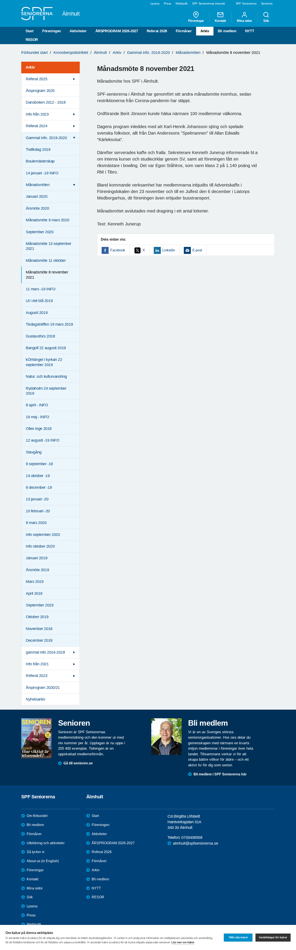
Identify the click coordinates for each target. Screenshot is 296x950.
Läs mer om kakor (182, 942)
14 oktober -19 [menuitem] (38, 476)
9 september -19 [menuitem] (39, 464)
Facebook (117, 250)
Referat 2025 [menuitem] (36, 79)
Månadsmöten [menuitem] (38, 185)
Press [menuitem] (167, 3)
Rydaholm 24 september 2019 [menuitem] (46, 390)
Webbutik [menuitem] (182, 3)
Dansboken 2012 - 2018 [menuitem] (46, 102)
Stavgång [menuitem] (34, 452)
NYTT (249, 31)
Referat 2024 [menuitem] (36, 126)
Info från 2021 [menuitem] (37, 664)
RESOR (32, 40)
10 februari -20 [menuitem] (38, 511)
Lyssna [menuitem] (154, 3)
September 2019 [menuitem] (39, 605)
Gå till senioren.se (78, 763)
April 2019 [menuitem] (34, 593)
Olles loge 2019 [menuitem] (39, 428)
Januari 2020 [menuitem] (36, 196)
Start (30, 31)
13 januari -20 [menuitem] (37, 499)
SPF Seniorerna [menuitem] (246, 3)
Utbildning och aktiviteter (46, 843)
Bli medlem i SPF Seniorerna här (220, 774)
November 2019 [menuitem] (39, 629)
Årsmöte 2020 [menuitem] (37, 208)
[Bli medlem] (166, 736)
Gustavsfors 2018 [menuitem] (40, 336)
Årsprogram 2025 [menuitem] (40, 90)
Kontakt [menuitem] (220, 20)
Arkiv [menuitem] (30, 67)
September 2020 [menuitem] (39, 232)
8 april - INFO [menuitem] (37, 405)
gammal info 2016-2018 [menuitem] (45, 652)
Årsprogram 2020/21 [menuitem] (43, 687)
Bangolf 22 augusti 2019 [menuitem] (46, 348)
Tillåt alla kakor (238, 937)
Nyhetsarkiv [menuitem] (35, 699)
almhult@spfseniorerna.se (195, 843)
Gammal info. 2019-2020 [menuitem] (46, 138)
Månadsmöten (188, 53)
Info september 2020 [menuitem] (43, 534)
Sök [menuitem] (266, 20)
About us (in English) (43, 861)
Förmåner (184, 31)
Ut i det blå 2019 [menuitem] (39, 301)
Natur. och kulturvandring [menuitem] (46, 376)
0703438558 (191, 837)
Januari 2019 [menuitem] (36, 558)
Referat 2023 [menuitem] (36, 676)
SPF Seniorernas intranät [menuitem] (208, 3)
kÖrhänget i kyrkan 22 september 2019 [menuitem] (44, 362)
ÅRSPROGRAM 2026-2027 (116, 31)
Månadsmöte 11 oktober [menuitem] (46, 260)
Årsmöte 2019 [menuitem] (37, 570)
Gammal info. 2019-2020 (148, 53)
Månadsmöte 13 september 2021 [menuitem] (48, 246)
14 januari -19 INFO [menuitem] (42, 173)
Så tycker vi (35, 852)
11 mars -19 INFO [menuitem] (40, 289)
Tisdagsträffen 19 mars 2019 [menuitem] (49, 324)
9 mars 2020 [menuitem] (36, 523)
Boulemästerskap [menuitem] (40, 161)
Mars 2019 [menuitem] (34, 581)
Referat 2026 (157, 31)
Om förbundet (37, 816)
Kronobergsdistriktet (71, 53)
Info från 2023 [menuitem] (37, 114)
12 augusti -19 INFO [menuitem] (42, 440)
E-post (197, 250)
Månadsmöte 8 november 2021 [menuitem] (47, 274)
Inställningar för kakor (273, 937)
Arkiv (204, 31)
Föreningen (51, 31)
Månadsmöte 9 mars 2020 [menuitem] (47, 220)
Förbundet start (34, 53)
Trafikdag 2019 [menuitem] (38, 149)
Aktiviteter (78, 31)
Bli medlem (227, 31)
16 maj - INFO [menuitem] (37, 417)
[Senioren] (36, 738)
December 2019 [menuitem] (39, 640)
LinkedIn (168, 250)
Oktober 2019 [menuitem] (37, 617)
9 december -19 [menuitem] (39, 487)
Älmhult (100, 53)
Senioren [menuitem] (267, 3)
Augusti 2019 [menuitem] (36, 312)
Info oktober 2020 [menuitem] (40, 546)
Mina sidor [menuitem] (244, 20)
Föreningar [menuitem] (196, 20)
